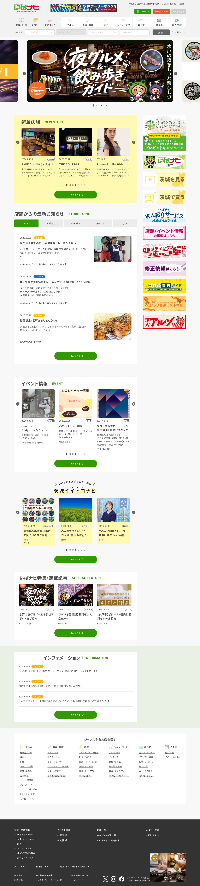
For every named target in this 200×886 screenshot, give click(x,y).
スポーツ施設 (85, 757)
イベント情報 (64, 829)
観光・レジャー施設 (88, 761)
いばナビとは (152, 829)
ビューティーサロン (56, 761)
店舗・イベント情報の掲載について (76, 866)
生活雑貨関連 (115, 766)
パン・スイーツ (26, 784)
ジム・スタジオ (54, 770)
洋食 (22, 757)
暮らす (141, 24)
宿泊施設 (169, 752)
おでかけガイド (24, 848)
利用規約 (18, 880)
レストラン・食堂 (27, 793)
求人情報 (177, 24)
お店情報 (62, 835)
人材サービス (20, 866)
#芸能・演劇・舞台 (104, 449)
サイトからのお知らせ (108, 840)
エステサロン (53, 757)
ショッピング (123, 24)
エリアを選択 (32, 32)
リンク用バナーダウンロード (49, 880)
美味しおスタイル (25, 857)
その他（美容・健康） (56, 775)
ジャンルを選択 (97, 32)
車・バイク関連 (146, 770)
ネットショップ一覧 (106, 835)
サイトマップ (77, 880)
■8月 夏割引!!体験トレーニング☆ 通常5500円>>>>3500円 (56, 282)
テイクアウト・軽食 (28, 789)
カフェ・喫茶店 (27, 780)
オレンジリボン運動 (26, 853)
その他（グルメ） (27, 798)
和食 (22, 761)
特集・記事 (21, 24)
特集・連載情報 (22, 829)
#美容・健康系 (37, 442)
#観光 (26, 540)
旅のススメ (22, 843)
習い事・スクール (147, 752)
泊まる (159, 24)
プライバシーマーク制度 (136, 877)
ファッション (114, 752)
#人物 (101, 540)
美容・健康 (88, 24)
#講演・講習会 (65, 441)
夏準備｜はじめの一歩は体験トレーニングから (48, 243)
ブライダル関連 (146, 757)
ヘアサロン (52, 752)
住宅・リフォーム (146, 761)
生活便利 (143, 766)
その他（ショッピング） (119, 775)
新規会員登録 (161, 11)
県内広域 (48, 526)
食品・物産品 (115, 761)
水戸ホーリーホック (26, 839)
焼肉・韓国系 (26, 770)
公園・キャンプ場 (86, 770)
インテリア (114, 757)
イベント (35, 24)
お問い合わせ (152, 835)
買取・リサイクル (116, 770)
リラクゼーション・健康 (58, 766)
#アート (27, 542)
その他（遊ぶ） (85, 775)
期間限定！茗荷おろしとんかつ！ (38, 320)
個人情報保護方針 (44, 875)
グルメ (70, 24)
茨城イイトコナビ (25, 834)
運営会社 (18, 875)
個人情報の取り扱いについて (85, 875)
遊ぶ (105, 24)
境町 (125, 526)
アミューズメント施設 (89, 752)
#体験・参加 (26, 442)
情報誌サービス (43, 866)
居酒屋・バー (26, 752)
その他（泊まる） (172, 757)
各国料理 (24, 775)
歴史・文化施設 (86, 766)
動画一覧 (102, 829)
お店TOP (50, 24)
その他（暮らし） (146, 775)
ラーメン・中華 (26, 766)
